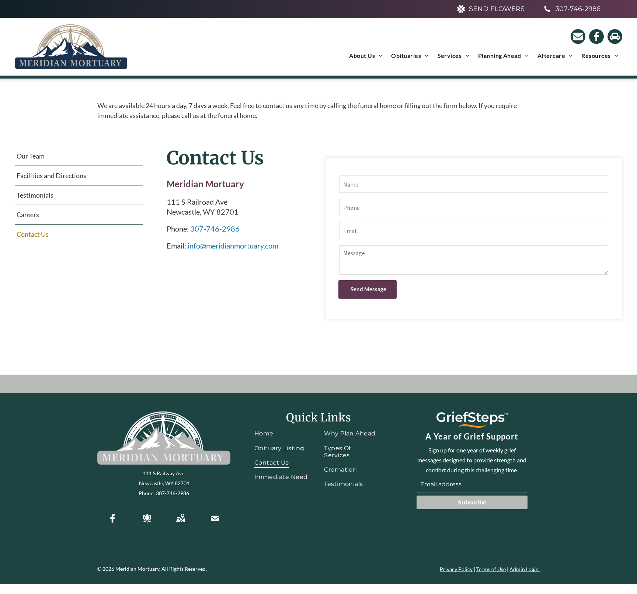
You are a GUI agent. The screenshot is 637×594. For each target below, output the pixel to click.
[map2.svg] (180, 523)
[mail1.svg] (215, 523)
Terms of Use (491, 569)
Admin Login (524, 569)
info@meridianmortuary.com (233, 245)
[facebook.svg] (112, 523)
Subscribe (472, 502)
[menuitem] (366, 55)
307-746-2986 (215, 228)
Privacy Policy (456, 569)
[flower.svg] (147, 523)
